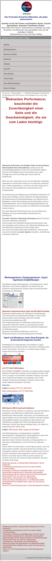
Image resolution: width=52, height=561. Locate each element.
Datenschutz (13, 38)
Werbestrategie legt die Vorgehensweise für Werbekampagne (24, 474)
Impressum (5, 38)
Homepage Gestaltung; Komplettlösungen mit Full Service (23, 470)
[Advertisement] (26, 145)
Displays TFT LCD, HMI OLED (20, 388)
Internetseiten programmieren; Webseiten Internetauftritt (22, 472)
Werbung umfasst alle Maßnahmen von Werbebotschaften (23, 480)
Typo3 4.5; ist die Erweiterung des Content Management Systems (25, 485)
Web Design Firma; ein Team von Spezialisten (19, 476)
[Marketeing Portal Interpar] (26, 7)
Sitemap (27, 38)
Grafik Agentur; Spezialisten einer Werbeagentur (19, 478)
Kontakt (20, 38)
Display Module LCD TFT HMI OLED (20, 391)
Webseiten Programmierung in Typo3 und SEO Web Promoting (25, 311)
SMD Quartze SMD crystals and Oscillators (24, 430)
